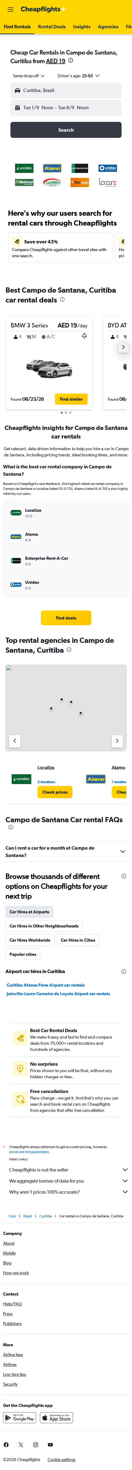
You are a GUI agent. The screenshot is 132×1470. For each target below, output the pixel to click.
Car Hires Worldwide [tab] (30, 940)
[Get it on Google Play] (19, 1417)
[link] (66, 618)
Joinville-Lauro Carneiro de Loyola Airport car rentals (58, 993)
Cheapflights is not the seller (38, 1170)
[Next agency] (117, 741)
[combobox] (29, 76)
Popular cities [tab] (23, 954)
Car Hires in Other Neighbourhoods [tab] (44, 925)
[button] (10, 9)
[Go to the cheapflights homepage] (43, 9)
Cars (12, 1216)
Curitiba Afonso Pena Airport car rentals (46, 985)
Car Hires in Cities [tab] (78, 940)
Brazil (27, 1216)
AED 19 (55, 60)
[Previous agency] (14, 741)
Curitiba (45, 1216)
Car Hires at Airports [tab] (29, 911)
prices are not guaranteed (29, 1152)
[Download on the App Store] (56, 1417)
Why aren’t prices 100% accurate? (44, 1192)
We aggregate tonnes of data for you (46, 1181)
